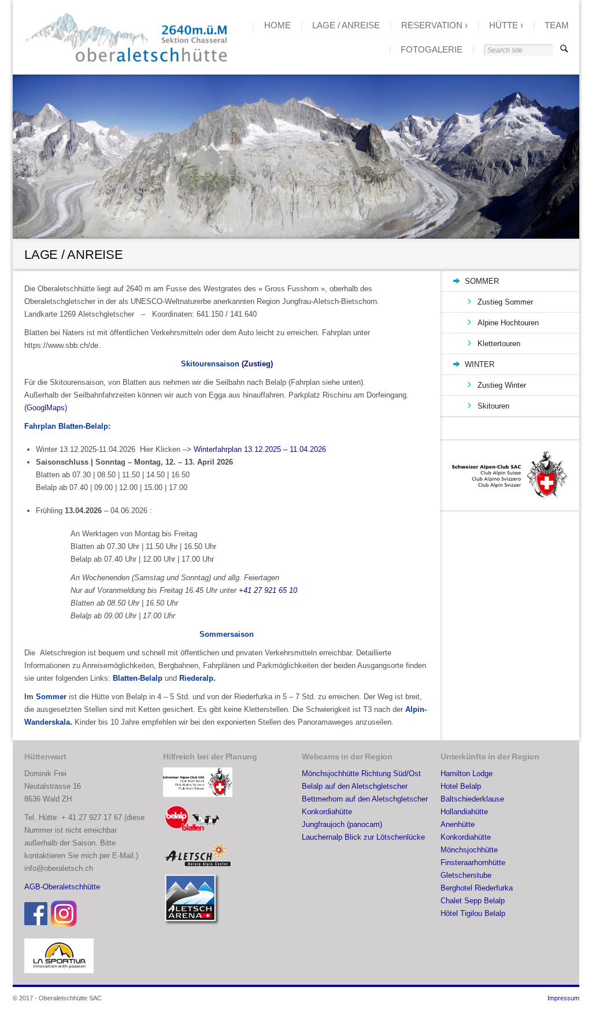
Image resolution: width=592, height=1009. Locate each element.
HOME (277, 25)
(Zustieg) (257, 363)
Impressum (563, 998)
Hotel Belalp (461, 786)
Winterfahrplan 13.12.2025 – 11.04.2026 (260, 449)
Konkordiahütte (327, 811)
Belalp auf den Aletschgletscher (355, 786)
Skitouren (493, 406)
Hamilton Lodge (467, 773)
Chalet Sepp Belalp (473, 900)
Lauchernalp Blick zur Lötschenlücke (363, 837)
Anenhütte (458, 824)
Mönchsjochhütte (469, 849)
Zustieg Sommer (505, 302)
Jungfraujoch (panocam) (342, 824)
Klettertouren (499, 343)
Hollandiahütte (464, 811)
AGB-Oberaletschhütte (62, 886)
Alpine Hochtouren (508, 322)
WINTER (479, 364)
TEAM (557, 25)
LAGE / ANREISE (346, 25)
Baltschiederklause (472, 799)
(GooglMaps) (45, 407)
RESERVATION (431, 25)
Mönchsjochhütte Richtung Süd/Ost (361, 773)
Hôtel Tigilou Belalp (473, 913)
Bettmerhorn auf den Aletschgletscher (365, 799)
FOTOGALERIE (431, 49)
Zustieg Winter (502, 385)
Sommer (52, 696)
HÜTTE (503, 25)
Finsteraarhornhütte (473, 862)
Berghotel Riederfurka (477, 888)
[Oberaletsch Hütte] (125, 37)
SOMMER (482, 281)
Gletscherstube (466, 875)
